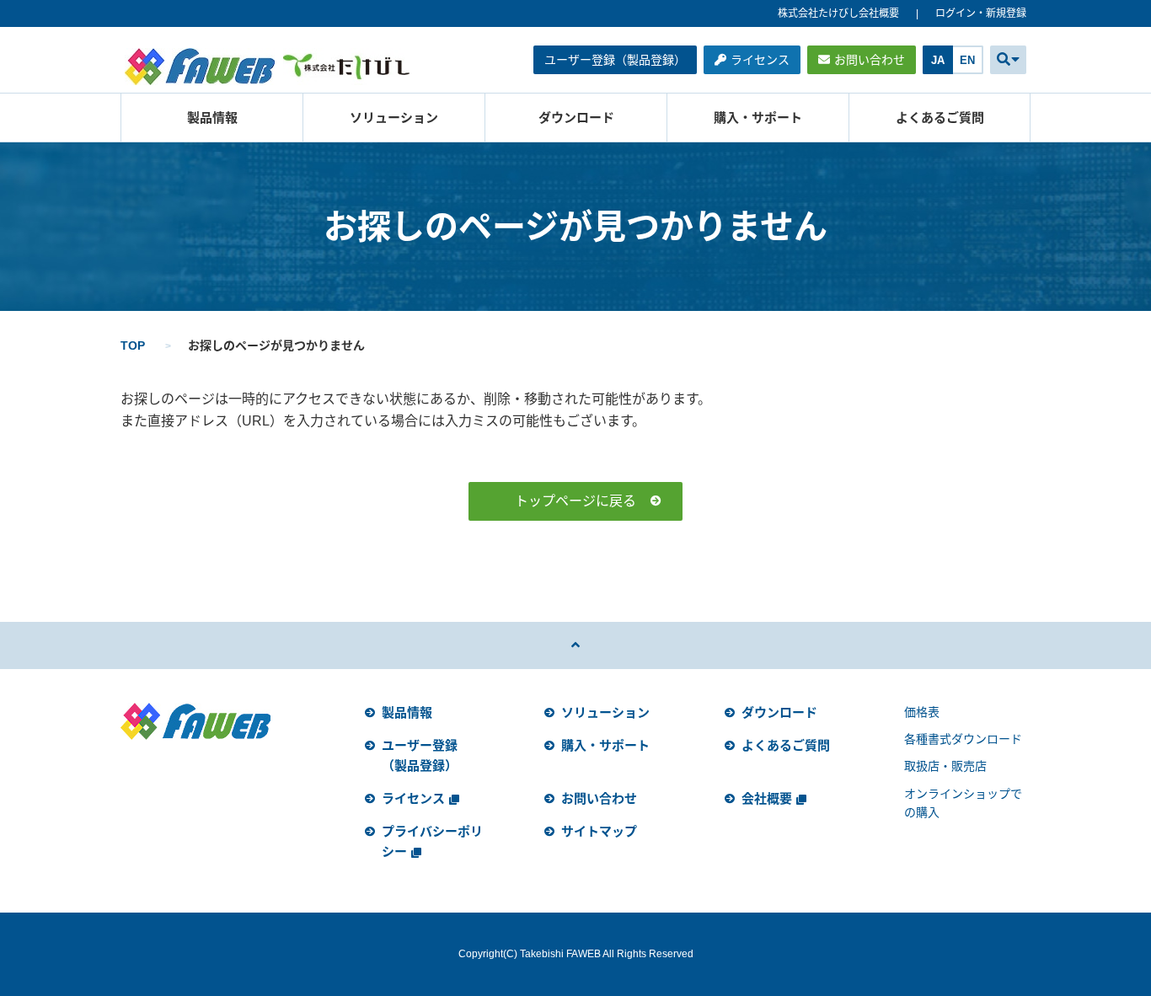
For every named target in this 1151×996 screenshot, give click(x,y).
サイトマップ (599, 831)
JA (938, 60)
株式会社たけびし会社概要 (838, 13)
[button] (1008, 60)
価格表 (922, 712)
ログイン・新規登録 (980, 13)
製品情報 (212, 117)
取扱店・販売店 (945, 766)
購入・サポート (758, 117)
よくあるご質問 (940, 117)
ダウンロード (576, 117)
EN (967, 60)
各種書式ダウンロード (963, 739)
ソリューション (394, 117)
